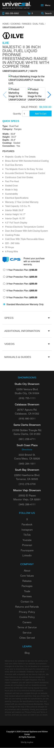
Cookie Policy (27, 617)
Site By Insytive (27, 742)
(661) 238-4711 (27, 439)
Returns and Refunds (27, 606)
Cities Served (27, 637)
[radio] (20, 270)
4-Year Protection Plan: (21, 290)
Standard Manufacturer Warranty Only (25, 304)
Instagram (27, 529)
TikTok (27, 534)
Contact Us (27, 601)
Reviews (27, 596)
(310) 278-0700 (27, 484)
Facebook (27, 524)
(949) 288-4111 (27, 504)
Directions (27, 449)
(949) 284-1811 (27, 463)
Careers (27, 622)
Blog (27, 653)
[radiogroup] (27, 288)
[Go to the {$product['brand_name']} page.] (12, 35)
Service (27, 632)
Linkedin (27, 555)
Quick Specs (10, 121)
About (27, 570)
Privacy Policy (27, 612)
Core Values (27, 575)
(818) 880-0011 (27, 418)
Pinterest (27, 545)
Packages (27, 586)
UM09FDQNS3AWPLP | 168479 (19, 71)
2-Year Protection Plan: (21, 276)
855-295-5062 (22, 687)
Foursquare (27, 550)
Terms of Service (27, 627)
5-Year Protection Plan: (21, 297)
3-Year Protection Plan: (21, 283)
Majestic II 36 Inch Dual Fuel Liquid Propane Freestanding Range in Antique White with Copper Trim (25, 56)
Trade (27, 591)
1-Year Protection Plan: (21, 269)
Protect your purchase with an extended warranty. (34, 261)
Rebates (27, 581)
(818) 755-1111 (27, 398)
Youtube (27, 540)
